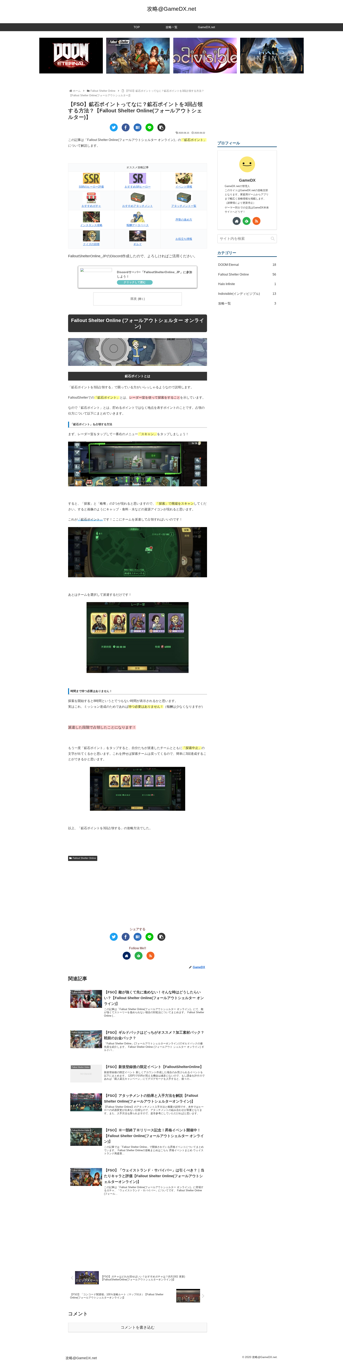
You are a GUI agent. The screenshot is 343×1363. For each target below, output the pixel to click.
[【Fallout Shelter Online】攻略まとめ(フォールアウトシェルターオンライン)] (138, 55)
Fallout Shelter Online (84, 858)
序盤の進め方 (183, 219)
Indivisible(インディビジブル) (247, 293)
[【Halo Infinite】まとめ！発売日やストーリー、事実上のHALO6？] (272, 55)
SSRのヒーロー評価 (91, 186)
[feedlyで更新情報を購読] (139, 956)
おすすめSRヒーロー (138, 186)
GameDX (247, 180)
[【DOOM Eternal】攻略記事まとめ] (71, 55)
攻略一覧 (247, 303)
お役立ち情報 (183, 238)
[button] (272, 238)
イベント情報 (183, 186)
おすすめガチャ (91, 205)
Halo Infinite (247, 284)
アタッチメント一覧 (183, 205)
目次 (133, 298)
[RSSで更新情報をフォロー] (150, 956)
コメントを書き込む (138, 1327)
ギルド (137, 244)
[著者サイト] (127, 956)
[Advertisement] (137, 894)
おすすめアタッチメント (137, 205)
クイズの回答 (91, 244)
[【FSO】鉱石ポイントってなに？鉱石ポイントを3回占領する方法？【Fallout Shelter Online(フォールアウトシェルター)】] (138, 127)
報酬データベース (137, 225)
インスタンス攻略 (91, 225)
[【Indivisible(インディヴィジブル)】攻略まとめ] (205, 55)
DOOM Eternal (247, 264)
